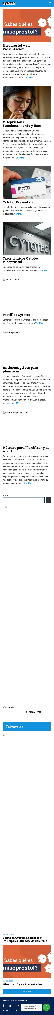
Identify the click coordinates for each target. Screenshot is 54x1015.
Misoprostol (7, 82)
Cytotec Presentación (20, 202)
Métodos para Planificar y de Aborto (26, 450)
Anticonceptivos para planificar (20, 369)
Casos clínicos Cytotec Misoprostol (21, 260)
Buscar (6, 495)
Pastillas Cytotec (16, 315)
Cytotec (5, 162)
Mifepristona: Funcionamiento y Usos (22, 124)
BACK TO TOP (11, 1011)
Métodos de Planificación (18, 162)
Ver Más (28, 77)
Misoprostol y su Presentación (16, 47)
